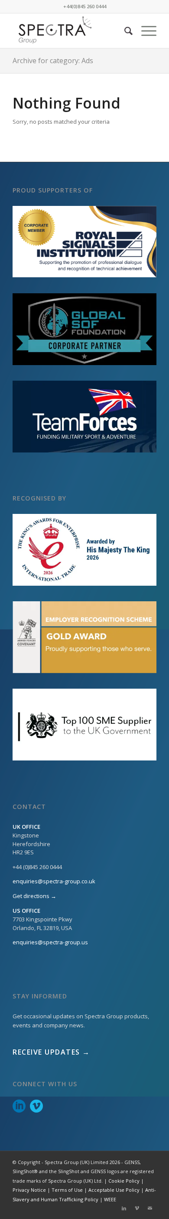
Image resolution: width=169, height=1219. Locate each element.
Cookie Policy (124, 1180)
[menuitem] (124, 30)
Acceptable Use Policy (114, 1190)
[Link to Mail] (149, 1208)
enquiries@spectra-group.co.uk (54, 881)
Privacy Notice (29, 1190)
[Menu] (144, 30)
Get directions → (34, 896)
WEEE (110, 1199)
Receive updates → (51, 1052)
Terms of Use (67, 1190)
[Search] (124, 30)
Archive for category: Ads (53, 60)
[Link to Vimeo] (136, 1208)
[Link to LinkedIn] (123, 1208)
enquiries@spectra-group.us (50, 942)
